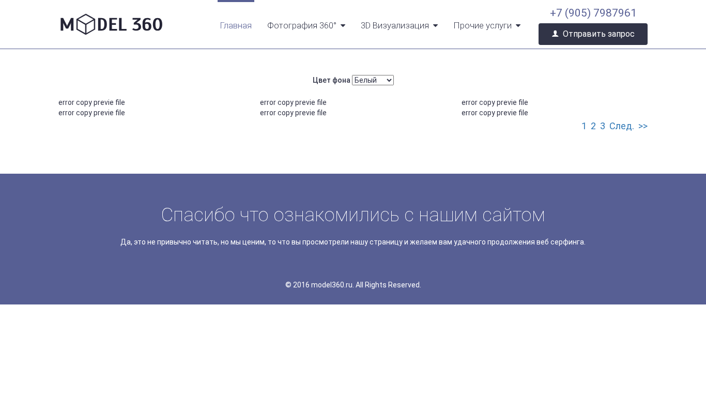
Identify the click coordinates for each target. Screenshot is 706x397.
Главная (236, 25)
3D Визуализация (395, 25)
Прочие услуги (482, 25)
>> (643, 125)
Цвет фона (331, 80)
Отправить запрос (599, 34)
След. (621, 125)
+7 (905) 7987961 (593, 13)
